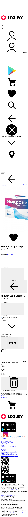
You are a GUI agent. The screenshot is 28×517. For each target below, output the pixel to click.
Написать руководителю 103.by (9, 452)
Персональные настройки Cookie (9, 454)
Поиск (5, 25)
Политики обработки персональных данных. (12, 493)
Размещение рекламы (6, 441)
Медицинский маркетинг (7, 442)
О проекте (3, 438)
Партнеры (3, 450)
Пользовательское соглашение (8, 446)
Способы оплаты (5, 447)
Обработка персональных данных (9, 456)
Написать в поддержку (6, 453)
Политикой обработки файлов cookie (14, 512)
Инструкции (7, 28)
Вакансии (3, 449)
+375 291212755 (15, 489)
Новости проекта (5, 439)
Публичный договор (6, 443)
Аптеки (5, 27)
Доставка (3, 445)
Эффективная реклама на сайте (9, 495)
